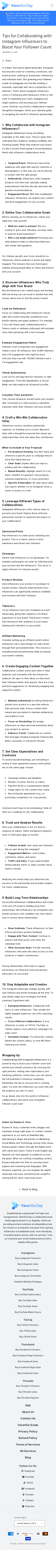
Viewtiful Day (22, 1544)
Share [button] (8, 60)
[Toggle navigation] (52, 5)
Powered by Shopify (37, 1544)
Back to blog (29, 1189)
